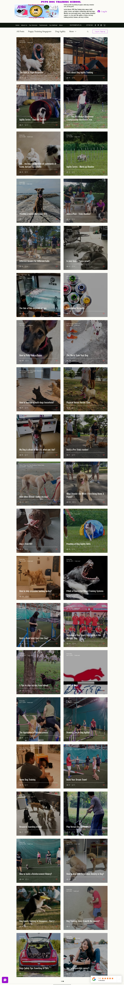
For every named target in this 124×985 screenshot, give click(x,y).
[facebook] (95, 25)
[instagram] (101, 25)
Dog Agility (60, 31)
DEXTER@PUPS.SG (75, 25)
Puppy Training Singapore (39, 31)
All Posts (20, 31)
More (71, 31)
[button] (104, 25)
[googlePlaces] (98, 25)
